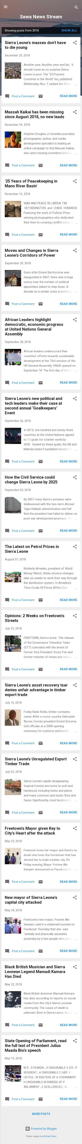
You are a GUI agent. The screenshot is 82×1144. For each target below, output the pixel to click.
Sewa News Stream (41, 17)
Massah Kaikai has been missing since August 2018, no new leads (34, 114)
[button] (74, 43)
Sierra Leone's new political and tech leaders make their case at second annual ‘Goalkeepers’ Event (33, 405)
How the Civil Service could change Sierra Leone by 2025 (31, 479)
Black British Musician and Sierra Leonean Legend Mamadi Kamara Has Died (35, 971)
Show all (69, 30)
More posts (41, 1114)
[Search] (76, 8)
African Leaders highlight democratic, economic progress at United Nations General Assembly (34, 326)
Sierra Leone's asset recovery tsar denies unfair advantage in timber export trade (36, 690)
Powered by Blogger (43, 1128)
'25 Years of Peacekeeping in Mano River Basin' (31, 183)
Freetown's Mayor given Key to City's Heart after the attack (32, 831)
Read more (68, 96)
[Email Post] (40, 97)
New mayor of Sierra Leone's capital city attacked (31, 900)
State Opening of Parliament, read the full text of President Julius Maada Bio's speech (35, 1045)
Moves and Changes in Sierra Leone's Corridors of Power (31, 253)
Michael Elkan (50, 1136)
